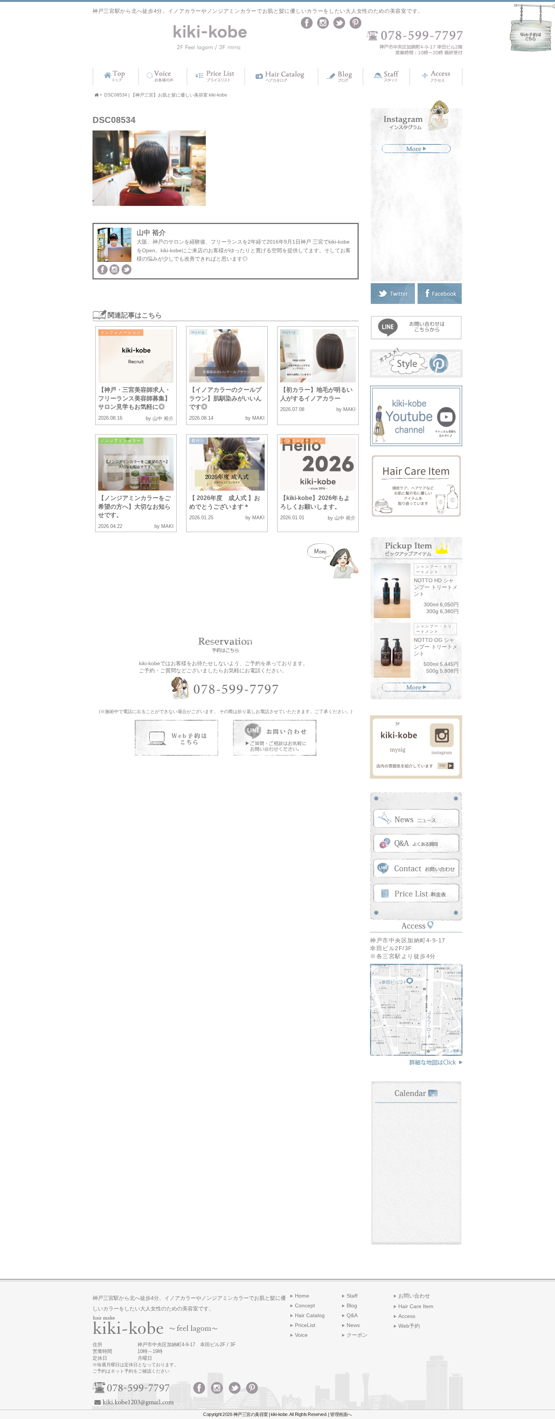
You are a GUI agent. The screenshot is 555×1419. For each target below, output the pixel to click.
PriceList (305, 1325)
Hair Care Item (415, 1306)
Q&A (352, 1315)
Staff (352, 1296)
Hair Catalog (310, 1315)
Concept (305, 1305)
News (353, 1325)
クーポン (357, 1335)
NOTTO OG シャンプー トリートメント (436, 647)
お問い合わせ (414, 1296)
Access (406, 1316)
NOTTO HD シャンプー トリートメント (436, 587)
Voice (301, 1335)
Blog (352, 1305)
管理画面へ (341, 1414)
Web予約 (409, 1326)
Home (302, 1296)
